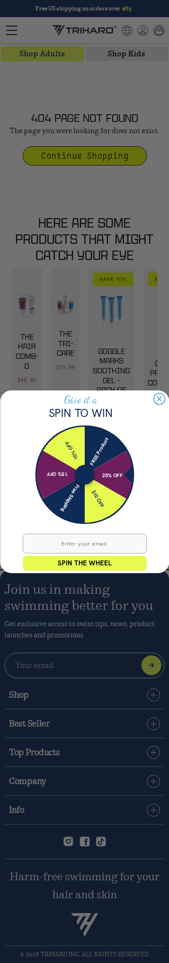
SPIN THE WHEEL (85, 563)
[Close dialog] (159, 398)
